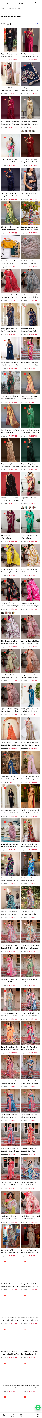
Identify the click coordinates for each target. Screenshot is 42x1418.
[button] (40, 3)
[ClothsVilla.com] (21, 3)
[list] (8, 24)
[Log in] (35, 3)
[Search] (7, 3)
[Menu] (2, 3)
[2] (11, 24)
